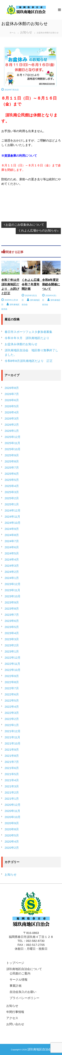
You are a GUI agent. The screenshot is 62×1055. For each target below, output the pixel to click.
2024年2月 (12, 571)
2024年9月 (12, 529)
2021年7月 (12, 762)
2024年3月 (12, 565)
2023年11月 (12, 590)
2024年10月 (13, 522)
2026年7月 (12, 394)
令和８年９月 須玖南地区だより (27, 338)
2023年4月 (12, 633)
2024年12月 (13, 510)
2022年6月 (12, 694)
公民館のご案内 (20, 973)
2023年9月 (12, 602)
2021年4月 (12, 780)
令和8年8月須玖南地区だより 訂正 (29, 361)
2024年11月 (12, 516)
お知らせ (26, 32)
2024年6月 (12, 547)
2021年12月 (13, 731)
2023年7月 (12, 614)
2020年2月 (12, 847)
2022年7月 (12, 688)
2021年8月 (12, 755)
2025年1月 (12, 504)
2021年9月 (12, 749)
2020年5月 (12, 835)
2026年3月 (12, 418)
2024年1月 (12, 578)
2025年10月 (13, 449)
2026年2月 (12, 424)
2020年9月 (12, 823)
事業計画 (15, 985)
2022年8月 (12, 682)
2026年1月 (12, 430)
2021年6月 (12, 768)
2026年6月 (12, 400)
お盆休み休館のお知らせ (21, 344)
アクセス (12, 1018)
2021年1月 (12, 798)
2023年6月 (12, 621)
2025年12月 (13, 437)
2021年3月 (12, 786)
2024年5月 (12, 553)
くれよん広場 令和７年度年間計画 (32, 284)
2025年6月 (12, 473)
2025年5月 (12, 480)
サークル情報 (18, 979)
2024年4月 (12, 559)
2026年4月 (12, 412)
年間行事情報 (15, 1012)
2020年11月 (12, 811)
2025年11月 (12, 443)
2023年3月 (12, 639)
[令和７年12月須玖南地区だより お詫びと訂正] (10, 267)
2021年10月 (13, 743)
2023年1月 (12, 651)
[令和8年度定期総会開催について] (51, 267)
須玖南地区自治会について (24, 969)
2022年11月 (12, 663)
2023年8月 (12, 608)
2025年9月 (12, 455)
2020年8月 (12, 829)
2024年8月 (12, 535)
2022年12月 (13, 657)
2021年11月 (12, 737)
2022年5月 (12, 700)
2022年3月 (12, 712)
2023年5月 (12, 627)
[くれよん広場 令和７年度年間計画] (31, 267)
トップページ (15, 963)
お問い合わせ (15, 1024)
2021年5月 (12, 774)
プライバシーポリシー (24, 998)
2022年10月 (13, 670)
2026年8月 (12, 388)
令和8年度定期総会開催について (51, 284)
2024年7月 (12, 541)
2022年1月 (12, 725)
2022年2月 (12, 719)
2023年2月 (12, 645)
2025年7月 (12, 467)
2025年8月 (12, 461)
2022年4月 (12, 706)
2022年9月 (12, 676)
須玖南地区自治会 (39, 1049)
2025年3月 (12, 492)
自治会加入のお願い (23, 992)
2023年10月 (13, 596)
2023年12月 (13, 584)
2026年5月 (12, 406)
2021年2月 (12, 792)
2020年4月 (12, 841)
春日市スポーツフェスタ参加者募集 (28, 332)
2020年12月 (13, 804)
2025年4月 (12, 486)
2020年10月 (13, 817)
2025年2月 (12, 498)
